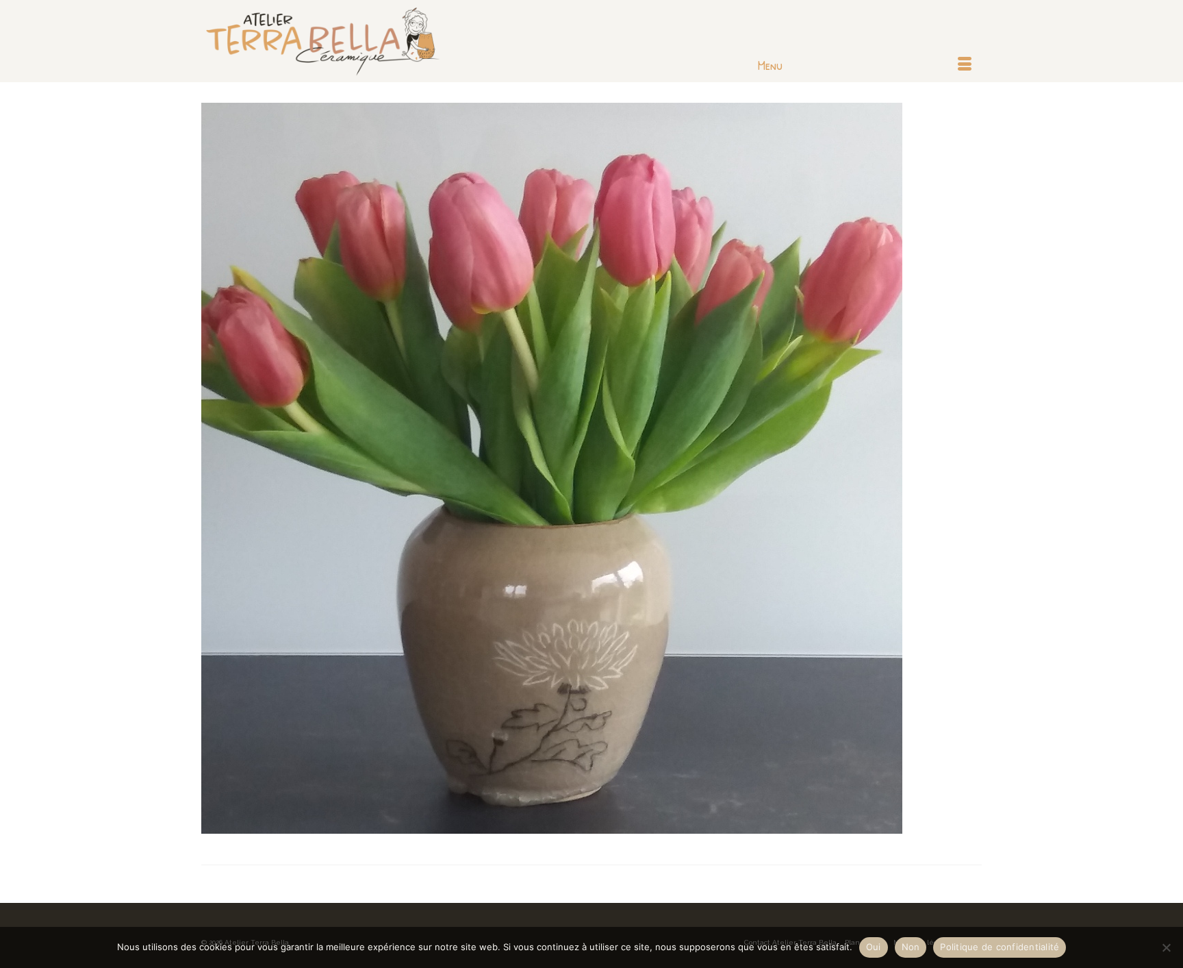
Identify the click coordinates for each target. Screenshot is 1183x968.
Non (911, 946)
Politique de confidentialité (999, 946)
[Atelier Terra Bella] (324, 41)
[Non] (1166, 947)
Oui (873, 946)
